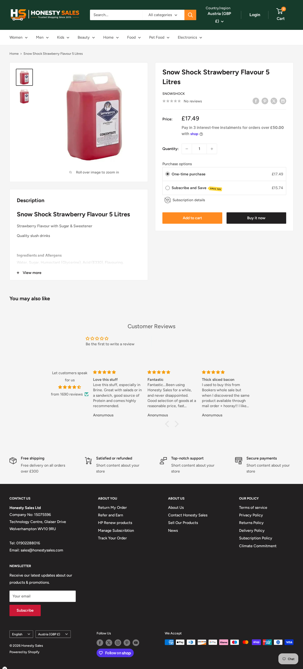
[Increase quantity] (212, 149)
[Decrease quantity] (187, 149)
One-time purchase (188, 174)
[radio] (167, 174)
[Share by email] (283, 100)
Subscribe (25, 610)
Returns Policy (251, 522)
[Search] (190, 15)
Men (40, 37)
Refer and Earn (110, 515)
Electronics (187, 37)
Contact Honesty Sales (187, 515)
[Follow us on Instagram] (118, 642)
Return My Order (112, 507)
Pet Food (156, 37)
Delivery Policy (252, 530)
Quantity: (170, 148)
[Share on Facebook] (256, 100)
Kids (60, 37)
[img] (69, 387)
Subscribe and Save (196, 188)
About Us (176, 507)
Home (108, 37)
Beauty (84, 37)
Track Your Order (112, 538)
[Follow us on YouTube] (136, 642)
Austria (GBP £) (49, 634)
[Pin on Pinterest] (265, 100)
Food (131, 37)
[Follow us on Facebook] (100, 642)
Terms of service (253, 507)
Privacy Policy (251, 515)
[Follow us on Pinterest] (127, 642)
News (173, 530)
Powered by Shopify (24, 652)
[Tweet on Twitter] (274, 100)
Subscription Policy (255, 538)
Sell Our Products (183, 522)
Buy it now (256, 218)
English (17, 634)
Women (15, 37)
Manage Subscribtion (116, 530)
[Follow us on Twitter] (109, 642)
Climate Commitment (257, 546)
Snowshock (173, 94)
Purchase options (177, 164)
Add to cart (192, 218)
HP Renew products (115, 522)
